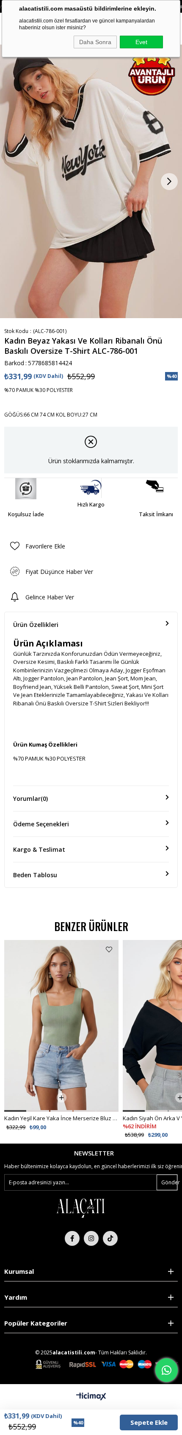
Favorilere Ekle (109, 949)
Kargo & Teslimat (39, 849)
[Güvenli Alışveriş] (107, 1364)
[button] (15, 1111)
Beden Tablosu (35, 875)
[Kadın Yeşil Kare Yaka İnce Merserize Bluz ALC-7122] (61, 1026)
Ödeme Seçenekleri (41, 824)
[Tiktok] (110, 1238)
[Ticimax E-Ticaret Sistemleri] (91, 1397)
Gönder (169, 1182)
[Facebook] (72, 1238)
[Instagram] (91, 1238)
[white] (80, 1207)
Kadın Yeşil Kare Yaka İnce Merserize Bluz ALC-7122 (61, 1118)
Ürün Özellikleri (35, 625)
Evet (141, 42)
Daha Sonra (95, 42)
